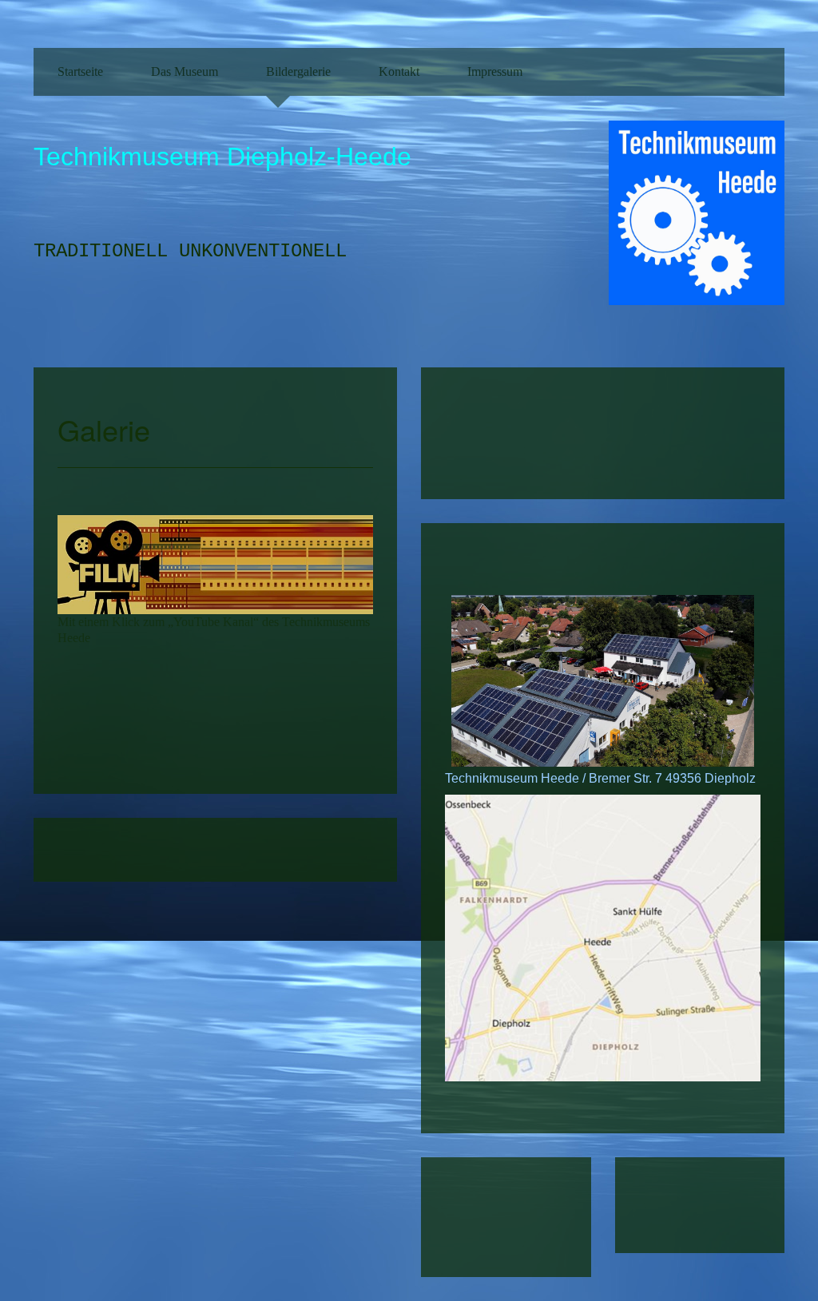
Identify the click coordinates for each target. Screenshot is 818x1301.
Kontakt (399, 71)
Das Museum (184, 71)
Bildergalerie (298, 71)
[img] (696, 228)
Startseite (80, 71)
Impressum (494, 71)
